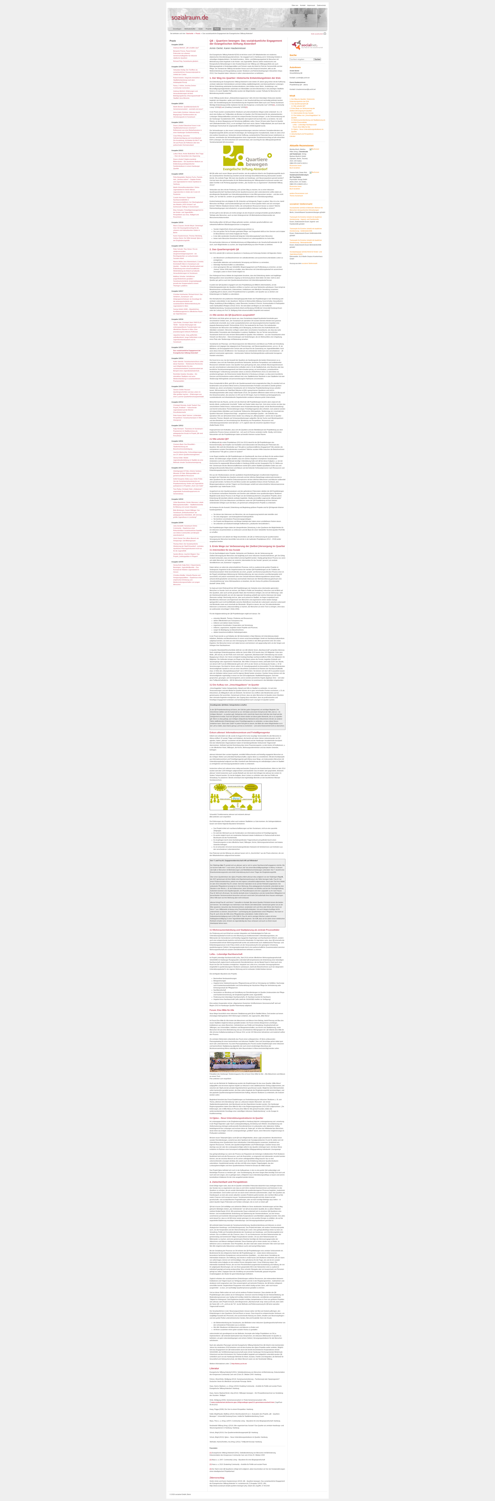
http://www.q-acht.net (239, 1364)
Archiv (253, 29)
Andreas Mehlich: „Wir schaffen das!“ (186, 48)
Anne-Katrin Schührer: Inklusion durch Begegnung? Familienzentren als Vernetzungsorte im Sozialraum (186, 114)
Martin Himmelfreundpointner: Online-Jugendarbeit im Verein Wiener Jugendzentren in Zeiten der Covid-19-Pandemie (186, 190)
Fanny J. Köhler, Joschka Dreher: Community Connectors (184, 87)
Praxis (217, 29)
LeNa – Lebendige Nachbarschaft (304, 125)
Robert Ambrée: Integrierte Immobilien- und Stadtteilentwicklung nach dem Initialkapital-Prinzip (188, 80)
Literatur (238, 29)
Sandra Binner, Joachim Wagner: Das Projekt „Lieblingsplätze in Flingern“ (186, 555)
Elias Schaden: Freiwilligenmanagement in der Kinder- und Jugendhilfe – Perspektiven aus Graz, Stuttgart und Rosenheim (188, 213)
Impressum (311, 5)
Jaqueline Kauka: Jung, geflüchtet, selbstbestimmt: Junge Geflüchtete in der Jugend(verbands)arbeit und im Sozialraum (187, 338)
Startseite (189, 33)
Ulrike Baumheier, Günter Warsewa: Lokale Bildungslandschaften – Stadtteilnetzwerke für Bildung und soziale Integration (188, 504)
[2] (220, 107)
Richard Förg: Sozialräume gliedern (185, 61)
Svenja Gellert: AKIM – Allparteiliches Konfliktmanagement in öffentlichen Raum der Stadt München (188, 311)
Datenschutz (321, 5)
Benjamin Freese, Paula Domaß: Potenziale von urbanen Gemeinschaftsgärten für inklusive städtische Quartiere (185, 54)
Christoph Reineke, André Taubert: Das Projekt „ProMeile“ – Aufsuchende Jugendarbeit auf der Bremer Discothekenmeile (187, 408)
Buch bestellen (295, 168)
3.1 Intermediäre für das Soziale (302, 113)
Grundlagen (177, 29)
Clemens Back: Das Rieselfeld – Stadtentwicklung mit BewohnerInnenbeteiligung (184, 446)
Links (246, 29)
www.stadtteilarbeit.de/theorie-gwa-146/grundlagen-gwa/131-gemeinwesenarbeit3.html (242, 1402)
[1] (274, 105)
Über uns (295, 5)
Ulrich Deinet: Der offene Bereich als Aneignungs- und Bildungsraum (186, 539)
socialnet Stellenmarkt (301, 204)
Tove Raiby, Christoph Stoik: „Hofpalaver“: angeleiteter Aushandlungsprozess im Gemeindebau (187, 491)
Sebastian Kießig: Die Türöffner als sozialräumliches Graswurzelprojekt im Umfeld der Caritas (186, 72)
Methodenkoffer (189, 29)
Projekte (209, 29)
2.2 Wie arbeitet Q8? (298, 106)
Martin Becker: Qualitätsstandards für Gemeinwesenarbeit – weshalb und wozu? (188, 108)
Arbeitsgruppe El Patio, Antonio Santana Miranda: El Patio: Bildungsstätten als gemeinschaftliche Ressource (187, 473)
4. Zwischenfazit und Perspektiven (302, 134)
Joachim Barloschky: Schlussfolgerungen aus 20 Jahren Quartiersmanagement (187, 453)
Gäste (201, 29)
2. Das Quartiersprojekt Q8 (299, 104)
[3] (247, 107)
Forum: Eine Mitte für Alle (301, 127)
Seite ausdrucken (317, 34)
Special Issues (227, 29)
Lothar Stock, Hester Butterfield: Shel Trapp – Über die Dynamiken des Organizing (188, 155)
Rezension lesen (296, 165)
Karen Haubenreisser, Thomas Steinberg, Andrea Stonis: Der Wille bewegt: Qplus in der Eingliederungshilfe (188, 238)
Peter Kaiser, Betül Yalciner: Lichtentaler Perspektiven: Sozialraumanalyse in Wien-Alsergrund (188, 418)
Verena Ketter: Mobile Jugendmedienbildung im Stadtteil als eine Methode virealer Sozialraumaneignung (188, 460)
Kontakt (302, 5)
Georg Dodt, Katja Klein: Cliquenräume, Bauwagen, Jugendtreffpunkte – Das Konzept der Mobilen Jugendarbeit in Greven (187, 568)
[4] (221, 445)
